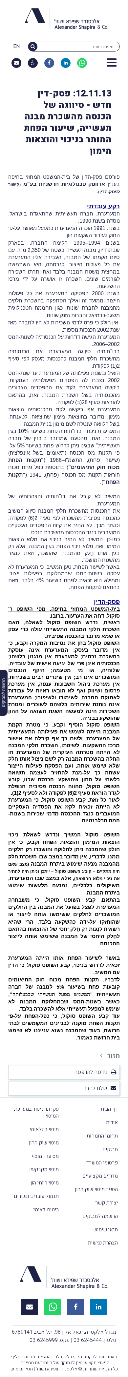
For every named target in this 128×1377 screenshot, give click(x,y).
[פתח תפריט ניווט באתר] (111, 63)
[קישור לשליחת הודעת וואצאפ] (82, 63)
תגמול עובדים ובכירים (36, 1196)
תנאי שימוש (105, 1230)
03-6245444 (88, 1340)
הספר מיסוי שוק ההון (96, 1189)
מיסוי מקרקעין (44, 1169)
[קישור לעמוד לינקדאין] (66, 63)
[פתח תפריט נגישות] (33, 63)
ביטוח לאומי (46, 1210)
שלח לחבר (95, 1088)
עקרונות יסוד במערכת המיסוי (36, 1112)
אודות (112, 1122)
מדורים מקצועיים (100, 1176)
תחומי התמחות (102, 1136)
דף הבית (109, 1109)
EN (16, 46)
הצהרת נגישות (103, 1243)
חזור (113, 1055)
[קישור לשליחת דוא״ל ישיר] (16, 63)
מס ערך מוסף (45, 1156)
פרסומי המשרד (102, 1163)
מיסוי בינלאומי (44, 1129)
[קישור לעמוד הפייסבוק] (49, 63)
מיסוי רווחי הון (45, 1183)
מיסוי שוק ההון (44, 1143)
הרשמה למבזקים (100, 1216)
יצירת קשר (106, 1203)
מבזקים (110, 1149)
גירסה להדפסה (91, 1072)
